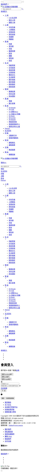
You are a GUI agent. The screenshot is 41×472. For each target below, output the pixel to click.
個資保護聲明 (9, 434)
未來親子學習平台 (11, 407)
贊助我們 (4, 454)
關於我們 (8, 429)
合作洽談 (8, 441)
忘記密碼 (4, 388)
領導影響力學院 (10, 412)
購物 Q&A (8, 436)
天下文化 (8, 405)
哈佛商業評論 (9, 409)
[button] (7, 374)
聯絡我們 (8, 439)
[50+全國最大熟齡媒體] (9, 7)
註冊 (17, 370)
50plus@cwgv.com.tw (16, 425)
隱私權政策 (9, 432)
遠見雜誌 (8, 402)
